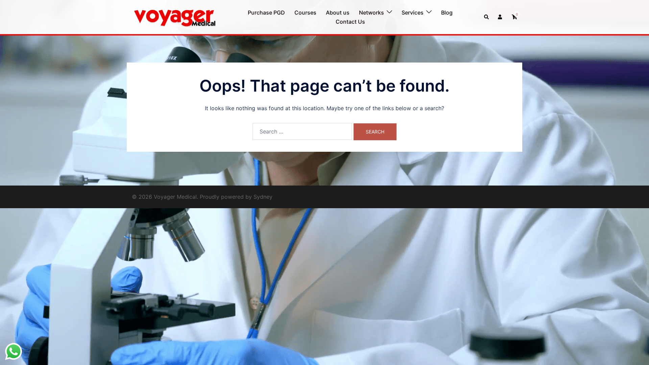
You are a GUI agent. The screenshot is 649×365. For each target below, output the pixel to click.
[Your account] (500, 17)
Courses (305, 12)
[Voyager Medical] (174, 16)
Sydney (263, 196)
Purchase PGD (266, 12)
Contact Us (350, 21)
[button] (486, 17)
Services (413, 12)
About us (338, 12)
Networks (371, 12)
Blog (447, 12)
